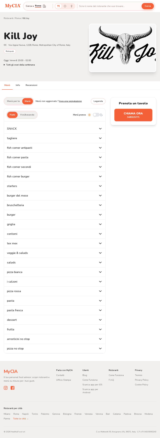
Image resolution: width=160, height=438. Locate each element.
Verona (99, 413)
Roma (38, 6)
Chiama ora (133, 115)
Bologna (67, 413)
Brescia (138, 413)
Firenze (78, 413)
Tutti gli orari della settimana (20, 64)
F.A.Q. (111, 379)
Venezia (88, 413)
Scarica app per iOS (92, 384)
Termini (138, 375)
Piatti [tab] (12, 114)
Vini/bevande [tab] (27, 114)
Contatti (60, 375)
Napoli (25, 413)
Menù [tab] (7, 85)
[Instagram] (5, 387)
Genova (56, 413)
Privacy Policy (141, 379)
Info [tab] (18, 85)
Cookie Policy (141, 384)
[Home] (13, 6)
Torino (35, 413)
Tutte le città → (21, 418)
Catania (117, 413)
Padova (127, 413)
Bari (108, 413)
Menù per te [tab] (13, 101)
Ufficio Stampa (63, 379)
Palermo (45, 413)
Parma (7, 418)
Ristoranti (8, 18)
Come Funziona (90, 379)
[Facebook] (12, 387)
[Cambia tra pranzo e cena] (96, 115)
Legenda (98, 101)
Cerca (148, 6)
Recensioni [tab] (31, 85)
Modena (149, 413)
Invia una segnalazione (70, 101)
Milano (7, 413)
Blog (84, 375)
